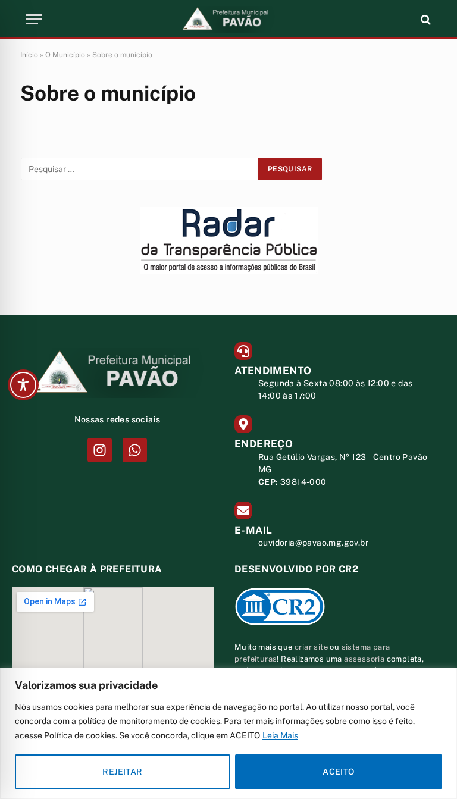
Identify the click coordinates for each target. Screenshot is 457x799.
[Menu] (34, 19)
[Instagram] (99, 450)
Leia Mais (280, 735)
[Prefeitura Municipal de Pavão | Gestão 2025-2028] (228, 19)
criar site (311, 647)
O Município (65, 55)
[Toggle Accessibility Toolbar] (23, 385)
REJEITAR (122, 771)
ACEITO (339, 771)
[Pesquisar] (424, 19)
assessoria (364, 658)
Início (29, 55)
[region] (228, 733)
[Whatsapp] (135, 450)
